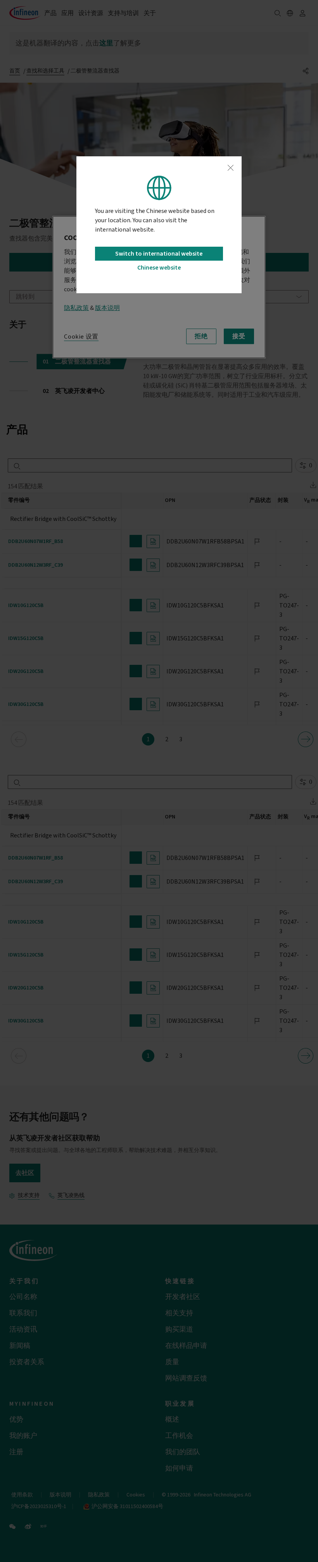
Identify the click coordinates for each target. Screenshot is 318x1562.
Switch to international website (158, 253)
